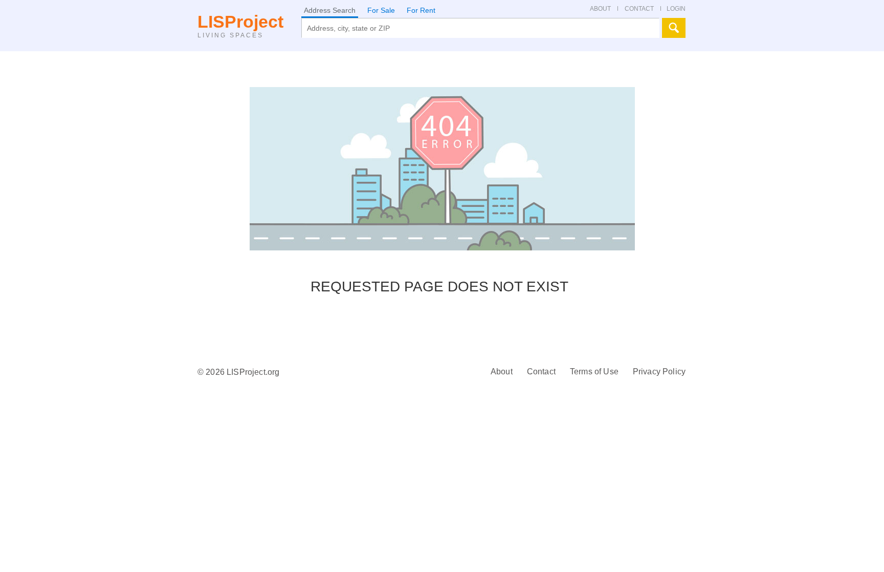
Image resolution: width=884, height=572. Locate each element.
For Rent (421, 10)
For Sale (381, 10)
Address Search (330, 10)
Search (674, 28)
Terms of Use (594, 371)
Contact (541, 371)
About (502, 371)
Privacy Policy (659, 371)
